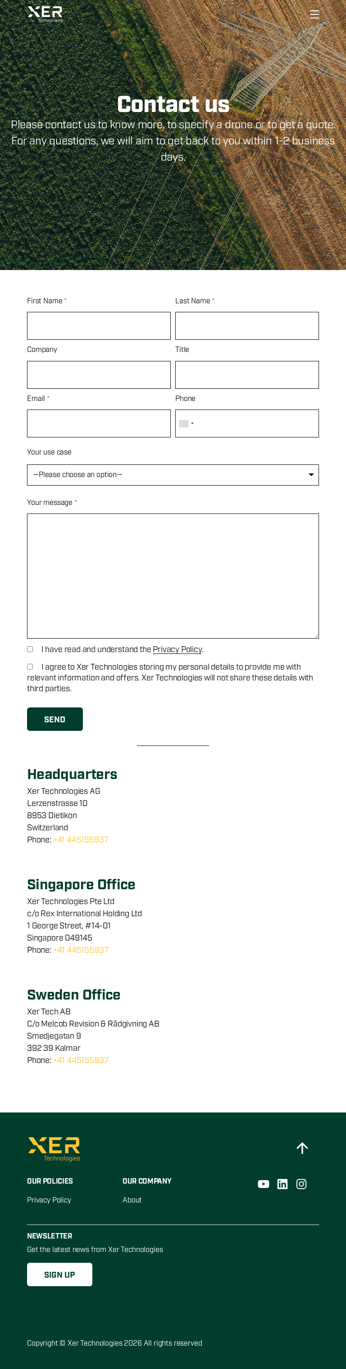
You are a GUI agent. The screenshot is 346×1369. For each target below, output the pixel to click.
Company (42, 350)
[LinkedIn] (282, 1184)
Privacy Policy (177, 649)
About (132, 1200)
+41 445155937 (81, 840)
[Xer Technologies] (46, 14)
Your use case (49, 452)
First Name (47, 301)
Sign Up (59, 1275)
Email (38, 399)
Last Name (194, 301)
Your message (52, 503)
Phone (185, 399)
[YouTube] (263, 1184)
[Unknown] (186, 423)
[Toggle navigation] (311, 14)
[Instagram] (301, 1184)
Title (182, 350)
